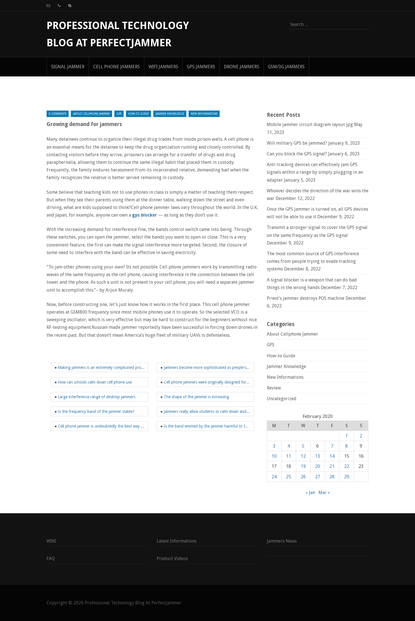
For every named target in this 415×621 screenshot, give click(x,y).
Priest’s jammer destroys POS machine (305, 298)
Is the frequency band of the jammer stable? (96, 411)
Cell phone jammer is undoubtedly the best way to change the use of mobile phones (130, 426)
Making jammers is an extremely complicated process (103, 367)
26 (303, 476)
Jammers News (282, 541)
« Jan (310, 492)
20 (317, 466)
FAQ (51, 558)
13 (317, 456)
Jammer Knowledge (170, 113)
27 (317, 476)
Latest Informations (176, 541)
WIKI (51, 541)
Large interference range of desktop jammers (96, 397)
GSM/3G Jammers (286, 66)
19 (303, 466)
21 (332, 466)
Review (274, 388)
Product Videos (172, 558)
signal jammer (67, 66)
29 (346, 476)
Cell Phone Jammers (116, 66)
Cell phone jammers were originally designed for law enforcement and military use (234, 382)
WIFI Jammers (163, 66)
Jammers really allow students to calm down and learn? (211, 411)
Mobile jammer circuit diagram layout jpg (310, 124)
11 (288, 456)
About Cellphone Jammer (91, 113)
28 (332, 476)
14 (332, 456)
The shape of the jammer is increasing (196, 397)
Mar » (324, 492)
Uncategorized (281, 398)
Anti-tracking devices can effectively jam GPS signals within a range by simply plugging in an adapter (315, 172)
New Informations (204, 113)
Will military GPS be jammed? (297, 143)
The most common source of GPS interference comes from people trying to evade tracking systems (313, 261)
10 (274, 456)
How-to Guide (138, 113)
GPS (119, 113)
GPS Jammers (201, 66)
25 (288, 476)
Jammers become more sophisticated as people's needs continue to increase (228, 367)
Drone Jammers (241, 66)
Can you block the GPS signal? (297, 154)
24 (274, 476)
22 (346, 466)
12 (303, 456)
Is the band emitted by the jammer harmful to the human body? (219, 426)
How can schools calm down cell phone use (95, 382)
